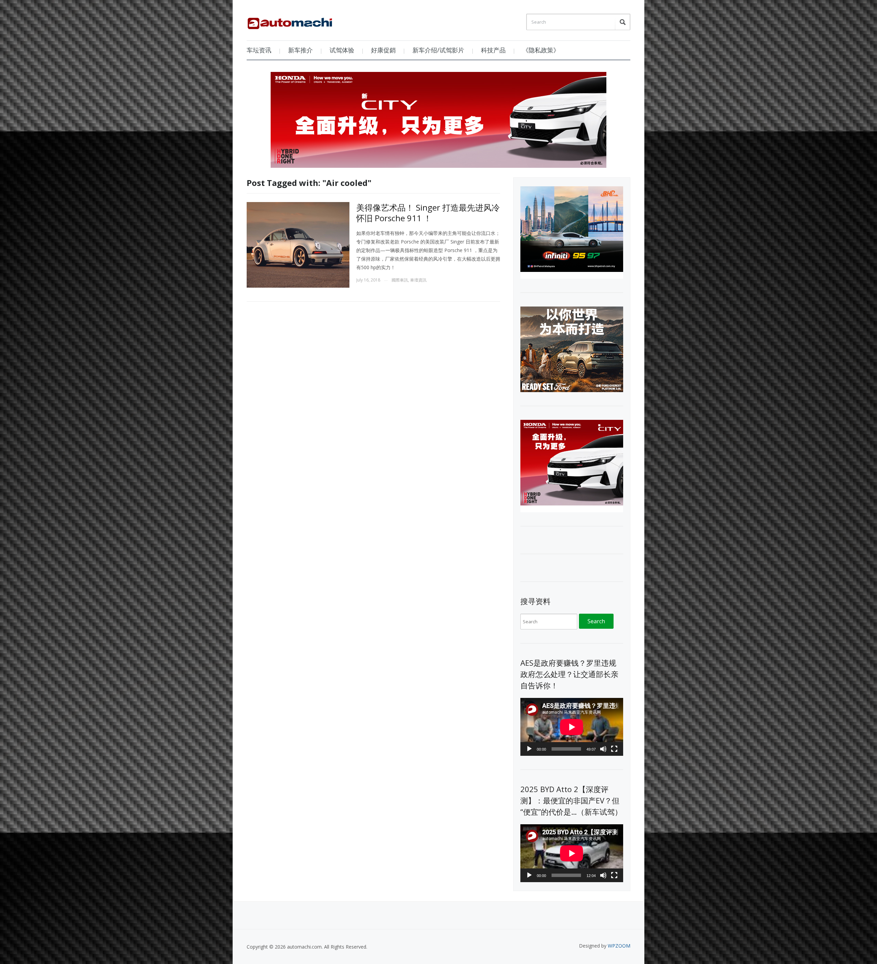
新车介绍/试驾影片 (438, 50)
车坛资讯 (259, 50)
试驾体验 (342, 50)
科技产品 (493, 50)
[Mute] (603, 749)
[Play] (529, 749)
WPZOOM (619, 945)
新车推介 (300, 50)
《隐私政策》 (540, 50)
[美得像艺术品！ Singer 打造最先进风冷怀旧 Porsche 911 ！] (298, 244)
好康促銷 (383, 50)
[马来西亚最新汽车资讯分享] (290, 21)
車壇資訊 (418, 280)
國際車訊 (400, 280)
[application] (571, 727)
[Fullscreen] (614, 749)
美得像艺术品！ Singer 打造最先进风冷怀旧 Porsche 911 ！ (428, 213)
